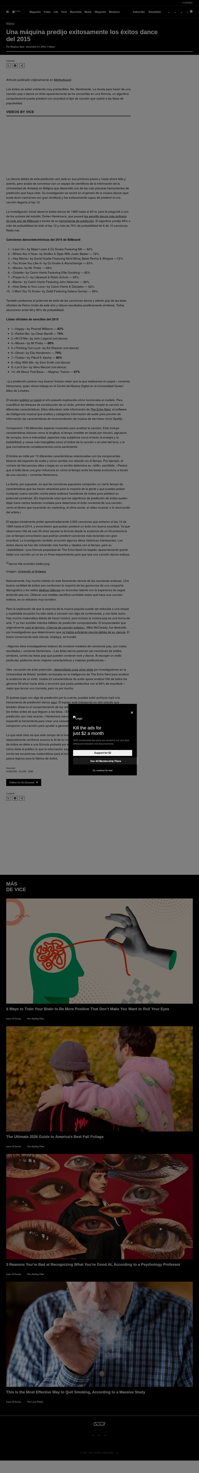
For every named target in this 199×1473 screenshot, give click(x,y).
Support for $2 (102, 753)
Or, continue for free (103, 770)
